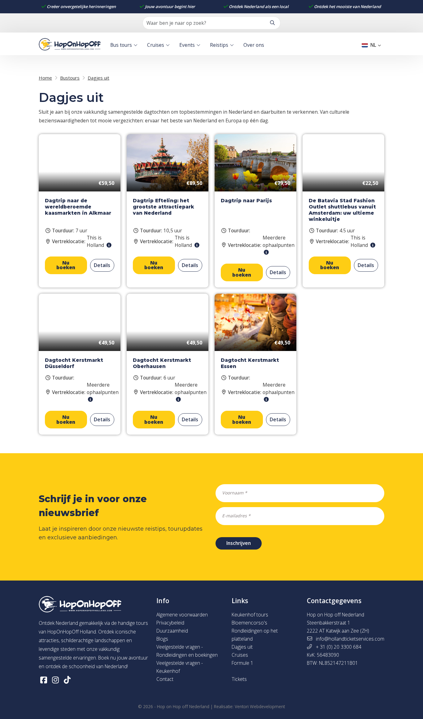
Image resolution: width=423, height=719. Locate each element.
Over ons (253, 44)
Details (102, 265)
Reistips (219, 44)
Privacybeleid (170, 622)
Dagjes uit (242, 646)
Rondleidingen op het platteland (255, 634)
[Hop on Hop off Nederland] (70, 45)
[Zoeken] (272, 23)
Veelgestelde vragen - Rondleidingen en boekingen (187, 650)
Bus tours (121, 44)
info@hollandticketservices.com (350, 638)
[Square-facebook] (43, 680)
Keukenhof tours (250, 614)
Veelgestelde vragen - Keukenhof (179, 667)
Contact (164, 679)
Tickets (239, 679)
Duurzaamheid (172, 630)
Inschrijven (238, 543)
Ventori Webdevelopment (260, 706)
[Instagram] (55, 680)
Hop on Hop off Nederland (183, 706)
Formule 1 (242, 663)
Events (187, 44)
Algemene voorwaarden (182, 614)
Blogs (162, 638)
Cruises (155, 44)
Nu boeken (65, 265)
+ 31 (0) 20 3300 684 (338, 646)
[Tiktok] (67, 680)
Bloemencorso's (249, 622)
